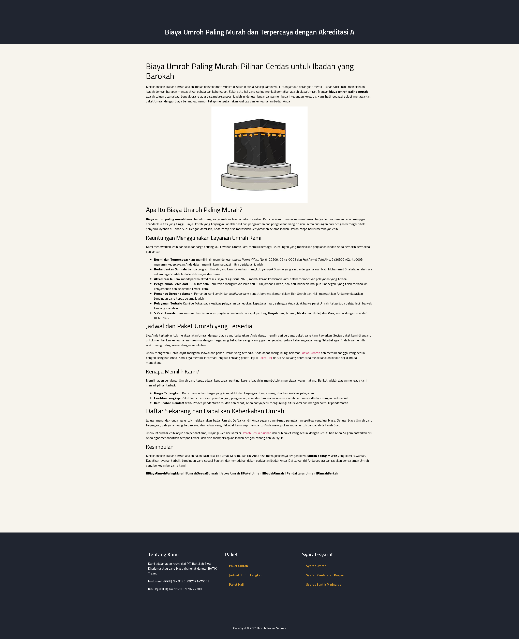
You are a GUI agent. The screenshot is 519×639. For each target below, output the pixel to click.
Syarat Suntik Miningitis (323, 584)
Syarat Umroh (316, 565)
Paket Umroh (238, 565)
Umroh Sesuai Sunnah (256, 432)
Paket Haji (265, 357)
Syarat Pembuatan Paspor (325, 575)
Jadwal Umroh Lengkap (245, 575)
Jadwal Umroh (310, 352)
